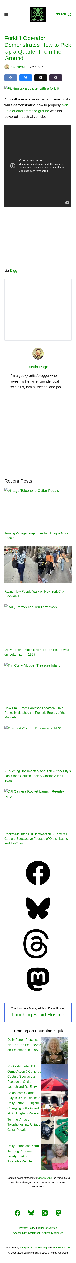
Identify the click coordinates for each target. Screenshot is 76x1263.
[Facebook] (10, 77)
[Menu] (6, 14)
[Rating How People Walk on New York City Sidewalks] (37, 564)
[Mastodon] (38, 992)
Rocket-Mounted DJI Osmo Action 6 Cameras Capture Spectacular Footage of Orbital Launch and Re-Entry (37, 838)
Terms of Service (47, 1227)
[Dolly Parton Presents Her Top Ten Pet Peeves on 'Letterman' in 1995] (54, 1050)
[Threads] (40, 77)
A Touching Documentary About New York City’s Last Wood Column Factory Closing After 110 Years (37, 776)
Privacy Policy (27, 1227)
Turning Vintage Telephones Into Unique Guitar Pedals (23, 1124)
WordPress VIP (61, 1247)
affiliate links (45, 1177)
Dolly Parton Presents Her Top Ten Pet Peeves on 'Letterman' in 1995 (24, 1045)
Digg (13, 271)
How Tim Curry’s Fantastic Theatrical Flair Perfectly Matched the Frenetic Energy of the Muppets (34, 712)
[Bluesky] (25, 77)
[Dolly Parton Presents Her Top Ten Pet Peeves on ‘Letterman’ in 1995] (37, 623)
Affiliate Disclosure (52, 1232)
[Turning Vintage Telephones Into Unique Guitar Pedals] (37, 506)
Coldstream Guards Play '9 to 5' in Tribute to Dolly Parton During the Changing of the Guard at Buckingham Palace (23, 1103)
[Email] (55, 77)
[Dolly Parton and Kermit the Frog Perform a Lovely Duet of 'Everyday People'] (54, 1156)
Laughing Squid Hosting (38, 1015)
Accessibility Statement (26, 1232)
